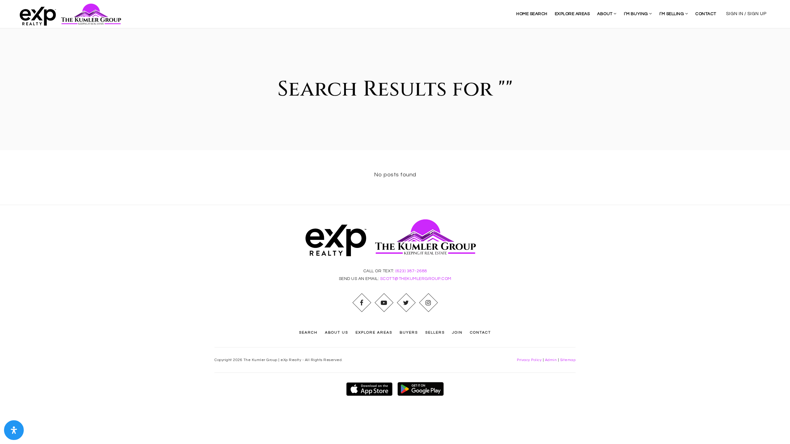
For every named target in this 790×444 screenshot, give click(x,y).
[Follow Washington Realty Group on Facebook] (361, 303)
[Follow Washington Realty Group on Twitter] (406, 303)
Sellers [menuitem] (435, 333)
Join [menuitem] (457, 333)
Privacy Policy (529, 360)
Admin (551, 360)
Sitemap (568, 360)
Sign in (734, 13)
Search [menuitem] (308, 333)
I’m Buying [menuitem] (636, 14)
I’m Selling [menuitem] (672, 14)
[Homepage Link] (73, 14)
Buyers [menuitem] (409, 333)
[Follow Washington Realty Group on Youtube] (384, 303)
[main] (395, 116)
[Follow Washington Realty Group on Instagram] (428, 303)
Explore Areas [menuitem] (572, 14)
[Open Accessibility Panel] (14, 430)
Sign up (757, 13)
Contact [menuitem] (705, 14)
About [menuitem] (605, 14)
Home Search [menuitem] (531, 14)
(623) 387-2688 (411, 271)
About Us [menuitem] (336, 333)
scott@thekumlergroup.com (415, 279)
